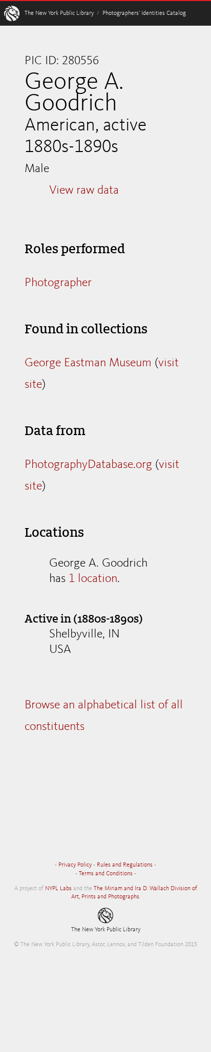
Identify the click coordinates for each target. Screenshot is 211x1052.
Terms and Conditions (106, 874)
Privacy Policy (75, 865)
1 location (93, 579)
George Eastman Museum (88, 363)
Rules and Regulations (125, 865)
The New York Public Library (59, 13)
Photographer (58, 283)
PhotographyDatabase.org (88, 465)
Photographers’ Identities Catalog (144, 13)
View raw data (84, 190)
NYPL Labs (58, 889)
